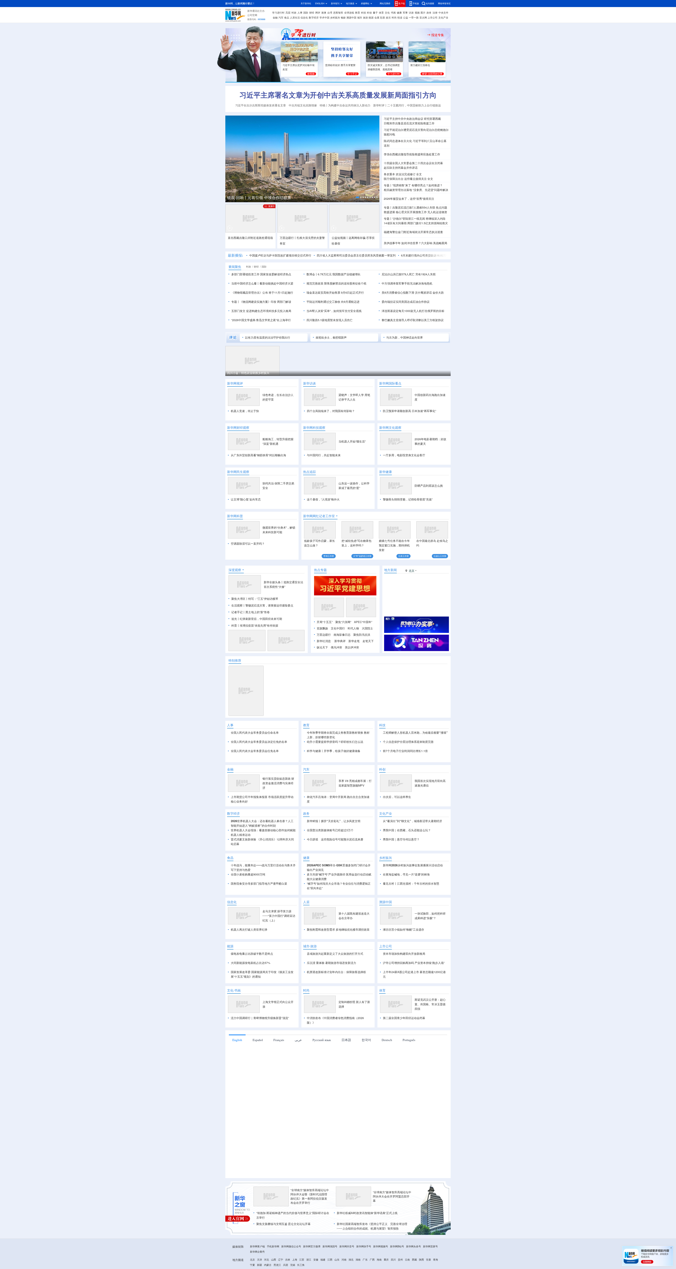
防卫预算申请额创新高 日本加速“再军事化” (409, 411)
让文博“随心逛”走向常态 (246, 499)
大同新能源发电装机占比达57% (250, 962)
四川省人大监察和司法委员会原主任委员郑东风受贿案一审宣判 (356, 255)
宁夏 (252, 1265)
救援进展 (389, 212)
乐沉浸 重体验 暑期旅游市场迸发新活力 (331, 962)
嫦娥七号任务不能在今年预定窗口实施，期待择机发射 (394, 545)
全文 (419, 174)
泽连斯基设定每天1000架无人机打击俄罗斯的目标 (413, 310)
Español (258, 1040)
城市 (359, 17)
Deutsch (387, 1040)
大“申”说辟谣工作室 (362, 556)
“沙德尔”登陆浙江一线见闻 (408, 218)
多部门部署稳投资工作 (245, 274)
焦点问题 (441, 207)
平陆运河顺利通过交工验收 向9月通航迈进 (332, 301)
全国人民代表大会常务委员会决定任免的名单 (259, 741)
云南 (407, 1259)
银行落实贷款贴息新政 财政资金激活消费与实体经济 (278, 783)
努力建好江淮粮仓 (420, 65)
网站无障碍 (385, 3)
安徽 (315, 1259)
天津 (259, 1259)
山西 (273, 1259)
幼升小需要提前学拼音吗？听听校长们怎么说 (335, 741)
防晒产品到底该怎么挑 (429, 485)
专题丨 (388, 185)
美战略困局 (440, 243)
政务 (429, 12)
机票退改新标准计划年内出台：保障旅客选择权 (336, 972)
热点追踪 (309, 471)
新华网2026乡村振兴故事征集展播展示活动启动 (413, 865)
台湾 (329, 12)
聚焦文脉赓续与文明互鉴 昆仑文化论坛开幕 (283, 1223)
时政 (294, 12)
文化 (387, 12)
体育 (381, 12)
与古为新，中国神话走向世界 (404, 337)
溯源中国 (351, 17)
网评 (317, 12)
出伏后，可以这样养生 (397, 797)
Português (409, 1040)
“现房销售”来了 (401, 185)
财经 (311, 12)
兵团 (285, 1265)
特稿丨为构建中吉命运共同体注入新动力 (345, 105)
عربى (298, 1040)
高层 (288, 12)
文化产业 (443, 17)
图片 (423, 12)
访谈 (411, 12)
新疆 (259, 1265)
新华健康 (385, 471)
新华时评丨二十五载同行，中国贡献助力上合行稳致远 (407, 105)
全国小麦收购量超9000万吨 (248, 874)
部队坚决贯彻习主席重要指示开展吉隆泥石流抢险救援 (284, 197)
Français (278, 1040)
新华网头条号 (413, 1246)
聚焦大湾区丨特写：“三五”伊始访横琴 (254, 598)
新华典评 (340, 641)
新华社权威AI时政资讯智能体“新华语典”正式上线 (367, 1213)
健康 (399, 12)
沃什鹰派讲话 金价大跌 (429, 292)
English (237, 1040)
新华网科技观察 (314, 427)
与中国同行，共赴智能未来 (324, 455)
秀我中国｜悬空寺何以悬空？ (401, 839)
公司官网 (252, 15)
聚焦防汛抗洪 (361, 634)
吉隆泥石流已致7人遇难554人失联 (413, 207)
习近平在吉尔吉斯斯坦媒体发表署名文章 (260, 105)
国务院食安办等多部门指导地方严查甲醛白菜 (259, 883)
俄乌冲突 (336, 647)
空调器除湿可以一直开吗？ (248, 543)
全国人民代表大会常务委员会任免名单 (255, 751)
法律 (435, 12)
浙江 (308, 1259)
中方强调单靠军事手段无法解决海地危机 (407, 283)
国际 (305, 12)
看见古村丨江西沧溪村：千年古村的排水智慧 (411, 883)
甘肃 (428, 1259)
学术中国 (324, 17)
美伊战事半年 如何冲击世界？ (402, 243)
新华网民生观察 (238, 471)
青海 (435, 1259)
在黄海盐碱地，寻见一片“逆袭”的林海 (406, 874)
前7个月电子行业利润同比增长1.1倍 (405, 751)
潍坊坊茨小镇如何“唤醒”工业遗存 (403, 929)
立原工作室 (403, 556)
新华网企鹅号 (257, 1252)
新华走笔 (354, 641)
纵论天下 (322, 647)
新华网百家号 (430, 1246)
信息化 (304, 17)
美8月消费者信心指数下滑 (398, 292)
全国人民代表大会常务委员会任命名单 (255, 732)
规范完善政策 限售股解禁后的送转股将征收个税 (336, 283)
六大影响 (426, 243)
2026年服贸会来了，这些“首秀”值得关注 (409, 198)
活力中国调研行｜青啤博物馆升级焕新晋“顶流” (260, 1018)
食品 (286, 17)
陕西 (421, 1259)
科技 (363, 12)
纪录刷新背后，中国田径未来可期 (261, 618)
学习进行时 (278, 12)
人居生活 (295, 17)
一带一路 (414, 17)
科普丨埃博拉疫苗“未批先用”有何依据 (254, 625)
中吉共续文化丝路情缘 (303, 105)
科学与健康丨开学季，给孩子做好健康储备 (333, 751)
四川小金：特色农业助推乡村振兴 (248, 373)
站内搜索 (430, 3)
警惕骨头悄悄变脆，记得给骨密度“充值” (408, 499)
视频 (417, 12)
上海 (294, 1259)
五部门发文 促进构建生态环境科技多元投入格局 (261, 310)
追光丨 (235, 618)
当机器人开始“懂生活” (352, 441)
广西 (372, 1259)
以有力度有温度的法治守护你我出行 (267, 337)
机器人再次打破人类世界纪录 (249, 929)
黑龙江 (277, 1265)
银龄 (343, 17)
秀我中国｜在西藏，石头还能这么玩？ (407, 830)
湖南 (358, 1259)
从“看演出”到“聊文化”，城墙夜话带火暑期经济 (412, 821)
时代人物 (353, 628)
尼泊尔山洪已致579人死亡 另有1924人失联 (409, 274)
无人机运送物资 (437, 212)
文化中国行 (338, 628)
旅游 (365, 17)
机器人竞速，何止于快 (245, 411)
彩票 (382, 17)
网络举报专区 (444, 3)
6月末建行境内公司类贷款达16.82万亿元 (426, 255)
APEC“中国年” (363, 622)
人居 (306, 901)
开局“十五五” (325, 622)
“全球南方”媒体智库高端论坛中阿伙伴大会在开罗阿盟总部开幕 (392, 1196)
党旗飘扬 (322, 628)
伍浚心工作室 (440, 556)
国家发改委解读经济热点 (275, 274)
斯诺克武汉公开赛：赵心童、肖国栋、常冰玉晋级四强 (430, 1004)
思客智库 (338, 12)
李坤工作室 (328, 556)
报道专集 (437, 34)
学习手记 (352, 74)
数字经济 (314, 17)
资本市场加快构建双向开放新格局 (404, 953)
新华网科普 (235, 516)
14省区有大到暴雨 (395, 223)
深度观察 (235, 569)
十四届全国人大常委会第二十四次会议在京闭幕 (413, 163)
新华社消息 (324, 641)
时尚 (394, 17)
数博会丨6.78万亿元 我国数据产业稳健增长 (333, 274)
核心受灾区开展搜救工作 (411, 212)
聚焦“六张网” (343, 622)
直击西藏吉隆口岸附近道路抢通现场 (250, 237)
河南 (344, 1259)
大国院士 (367, 628)
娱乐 (388, 17)
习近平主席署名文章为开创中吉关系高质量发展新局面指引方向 (338, 94)
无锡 (292, 1265)
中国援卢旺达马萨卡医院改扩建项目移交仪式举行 (280, 255)
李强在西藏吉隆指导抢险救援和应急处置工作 (412, 154)
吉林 (287, 1259)
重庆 (386, 1259)
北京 (252, 1259)
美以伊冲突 (352, 647)
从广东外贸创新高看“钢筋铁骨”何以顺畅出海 (258, 455)
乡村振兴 (335, 17)
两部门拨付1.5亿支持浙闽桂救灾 (427, 223)
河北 (266, 1259)
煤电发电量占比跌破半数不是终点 (252, 953)
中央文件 (443, 12)
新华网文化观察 (390, 427)
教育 (357, 12)
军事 (405, 12)
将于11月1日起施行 (281, 292)
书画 (393, 12)
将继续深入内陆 (435, 218)
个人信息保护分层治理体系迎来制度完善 (408, 741)
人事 (300, 12)
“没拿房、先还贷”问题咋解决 (430, 189)
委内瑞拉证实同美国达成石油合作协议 (406, 301)
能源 (371, 17)
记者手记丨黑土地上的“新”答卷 (250, 612)
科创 (369, 12)
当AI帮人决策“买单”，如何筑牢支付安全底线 (334, 310)
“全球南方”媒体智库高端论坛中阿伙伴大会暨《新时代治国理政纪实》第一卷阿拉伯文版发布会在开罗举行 (309, 1196)
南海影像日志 (342, 634)
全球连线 (349, 12)
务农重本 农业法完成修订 (399, 174)
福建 (322, 1259)
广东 (365, 1259)
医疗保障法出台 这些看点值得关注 (405, 178)
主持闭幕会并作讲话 (401, 167)
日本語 (346, 1040)
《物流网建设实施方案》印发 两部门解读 (265, 301)
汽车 (280, 17)
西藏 (414, 1259)
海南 (379, 1259)
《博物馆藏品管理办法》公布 (249, 292)
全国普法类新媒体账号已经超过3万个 (330, 830)
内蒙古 (267, 1265)
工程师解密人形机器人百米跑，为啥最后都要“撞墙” (415, 732)
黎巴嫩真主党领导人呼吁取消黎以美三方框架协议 (413, 320)
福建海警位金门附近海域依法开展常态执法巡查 (413, 232)
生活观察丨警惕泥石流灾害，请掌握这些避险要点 (262, 605)
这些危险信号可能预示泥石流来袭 (342, 839)
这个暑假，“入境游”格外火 (323, 499)
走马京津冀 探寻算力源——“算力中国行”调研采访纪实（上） (278, 916)
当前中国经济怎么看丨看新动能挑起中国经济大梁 (262, 283)
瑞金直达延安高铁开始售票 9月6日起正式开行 (335, 292)
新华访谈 (309, 383)
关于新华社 (306, 3)
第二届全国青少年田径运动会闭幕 (404, 1018)
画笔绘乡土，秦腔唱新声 (331, 337)
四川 (393, 1259)
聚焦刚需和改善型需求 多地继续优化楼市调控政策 (338, 929)
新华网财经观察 (238, 427)
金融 (275, 17)
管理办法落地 (398, 189)
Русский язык (321, 1040)
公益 (405, 17)
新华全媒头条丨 (273, 582)
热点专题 (320, 569)
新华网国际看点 (390, 383)
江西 (329, 1259)
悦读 (399, 17)
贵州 (400, 1259)
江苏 (301, 1259)
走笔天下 (368, 641)
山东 (336, 1259)
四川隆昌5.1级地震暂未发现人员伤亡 (329, 320)
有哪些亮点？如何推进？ (427, 185)
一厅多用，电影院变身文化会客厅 (404, 455)
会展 (376, 17)
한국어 (366, 1040)
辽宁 (280, 1259)
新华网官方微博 (311, 1246)
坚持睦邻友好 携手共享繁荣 (340, 65)
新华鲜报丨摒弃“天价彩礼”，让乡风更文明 (333, 821)
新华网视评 (235, 383)
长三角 (301, 1265)
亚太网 (423, 17)
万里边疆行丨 (288, 237)
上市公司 (432, 17)
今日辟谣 (312, 839)
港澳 (323, 12)
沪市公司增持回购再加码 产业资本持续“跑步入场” (414, 962)
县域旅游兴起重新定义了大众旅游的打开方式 (335, 953)
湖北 (351, 1259)
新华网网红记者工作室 (319, 516)
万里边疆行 (324, 634)
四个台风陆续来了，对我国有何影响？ (331, 411)
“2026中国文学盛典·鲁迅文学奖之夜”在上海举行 (261, 320)
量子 (375, 12)
